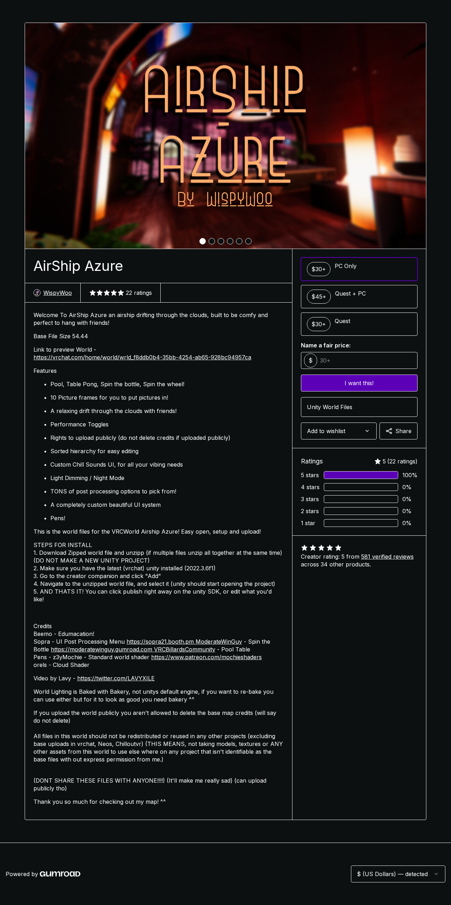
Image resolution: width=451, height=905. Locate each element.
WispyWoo (57, 292)
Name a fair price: (326, 345)
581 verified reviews (387, 556)
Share (403, 431)
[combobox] (339, 431)
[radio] (359, 269)
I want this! (359, 383)
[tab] (202, 241)
